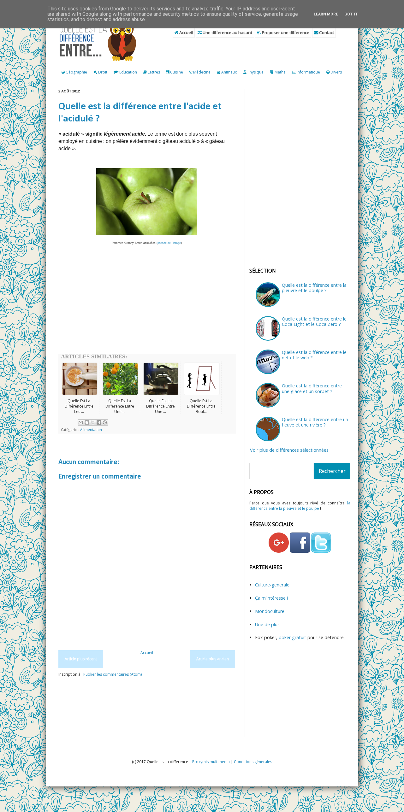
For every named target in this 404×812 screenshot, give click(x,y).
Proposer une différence (285, 32)
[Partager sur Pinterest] (105, 422)
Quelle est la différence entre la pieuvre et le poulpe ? (314, 287)
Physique (255, 72)
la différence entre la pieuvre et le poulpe (299, 505)
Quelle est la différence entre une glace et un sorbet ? (312, 388)
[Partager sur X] (93, 422)
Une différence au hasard (227, 32)
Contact (326, 32)
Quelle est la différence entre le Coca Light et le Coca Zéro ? (314, 321)
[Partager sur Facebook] (99, 422)
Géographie (76, 72)
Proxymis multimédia (211, 761)
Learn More (326, 14)
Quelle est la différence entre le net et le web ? (314, 355)
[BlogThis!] (87, 422)
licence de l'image (169, 242)
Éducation (128, 72)
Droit (102, 72)
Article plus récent (81, 659)
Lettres (154, 72)
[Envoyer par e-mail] (81, 422)
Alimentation (91, 429)
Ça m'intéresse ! (271, 598)
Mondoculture (269, 611)
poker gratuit (293, 637)
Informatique (308, 72)
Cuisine (176, 72)
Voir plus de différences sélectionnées (289, 450)
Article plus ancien (212, 659)
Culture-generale (272, 585)
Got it (351, 14)
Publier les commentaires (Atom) (112, 674)
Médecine (202, 72)
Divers (336, 72)
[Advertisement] (146, 303)
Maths (280, 72)
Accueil (185, 32)
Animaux (229, 72)
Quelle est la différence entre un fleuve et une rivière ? (315, 422)
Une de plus (267, 624)
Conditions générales (253, 761)
